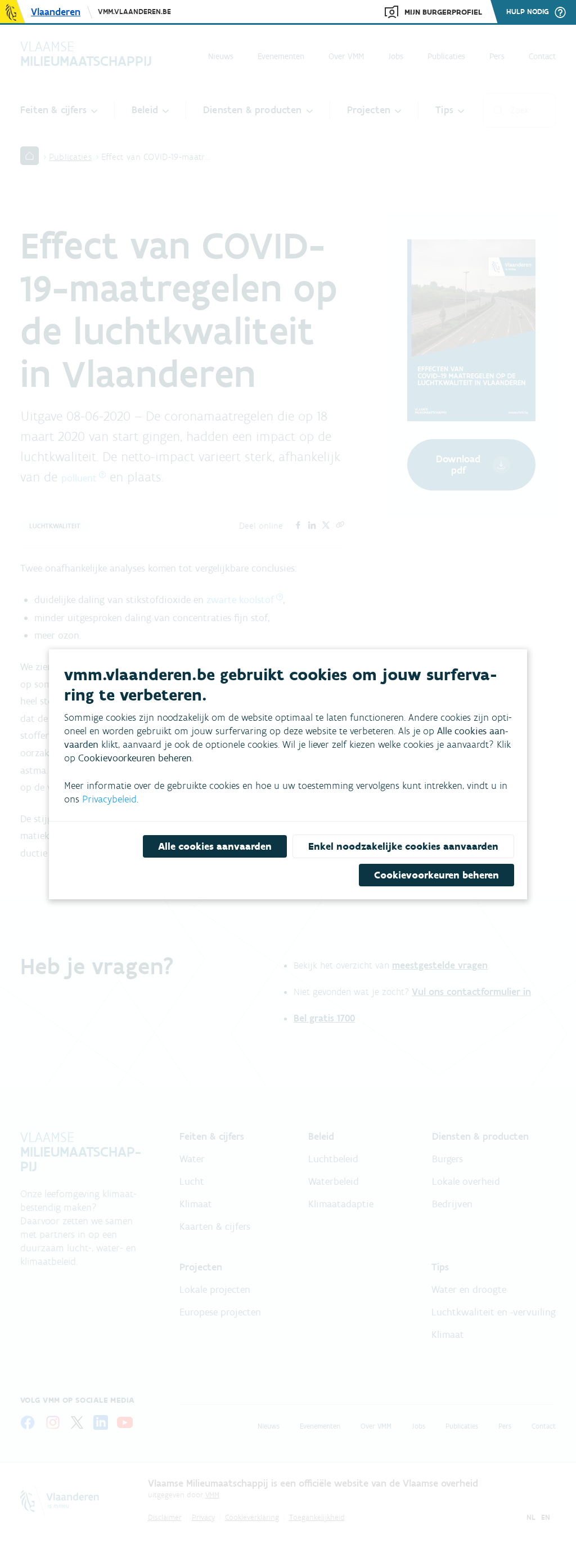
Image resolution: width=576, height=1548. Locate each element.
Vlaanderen (55, 11)
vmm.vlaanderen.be (134, 11)
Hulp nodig (527, 11)
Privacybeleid (109, 799)
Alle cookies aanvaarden (215, 846)
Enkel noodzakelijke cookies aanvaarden (403, 846)
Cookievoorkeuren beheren (436, 875)
